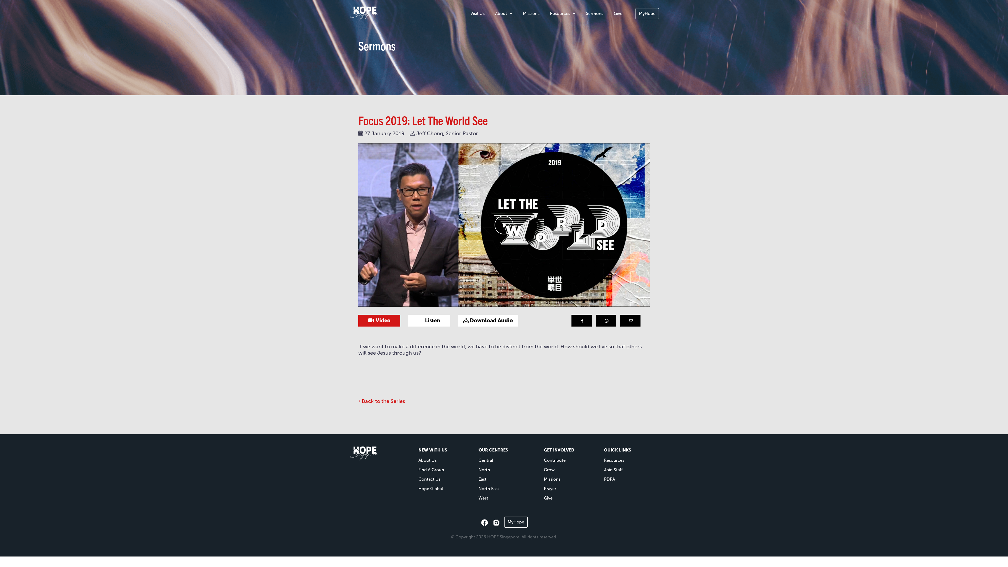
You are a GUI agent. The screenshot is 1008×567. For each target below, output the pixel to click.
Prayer (550, 488)
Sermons (594, 13)
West (483, 498)
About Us (427, 460)
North (484, 470)
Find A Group (431, 470)
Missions (531, 13)
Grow (549, 470)
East (482, 479)
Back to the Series (382, 401)
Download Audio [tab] (491, 320)
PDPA (609, 479)
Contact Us (429, 479)
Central (486, 460)
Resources (560, 13)
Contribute (555, 460)
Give (618, 13)
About (501, 13)
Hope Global (430, 488)
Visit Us (477, 13)
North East (489, 488)
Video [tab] (382, 320)
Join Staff (613, 470)
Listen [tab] (432, 320)
